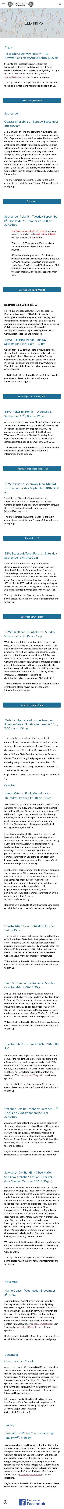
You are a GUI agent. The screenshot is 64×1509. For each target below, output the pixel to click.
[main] (32, 23)
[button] (3, 4)
